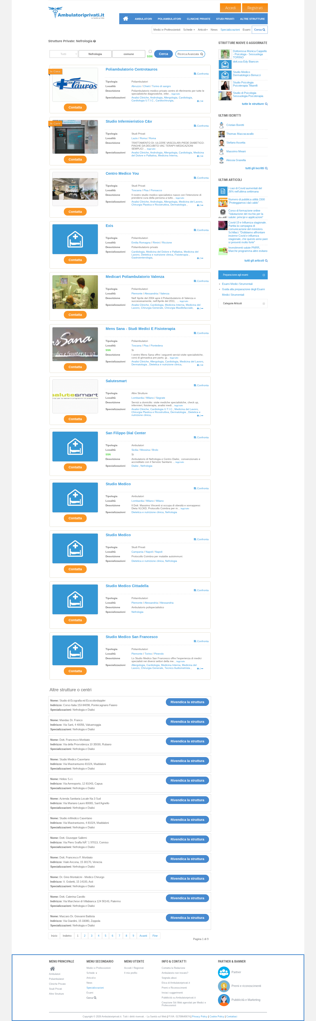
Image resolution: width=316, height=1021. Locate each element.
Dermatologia (178, 204)
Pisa (146, 190)
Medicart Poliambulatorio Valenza (135, 277)
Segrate (160, 397)
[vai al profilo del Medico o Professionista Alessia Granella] (222, 160)
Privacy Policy (199, 1016)
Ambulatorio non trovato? (175, 973)
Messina (145, 450)
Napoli (149, 551)
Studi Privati (225, 18)
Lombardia (137, 397)
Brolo (155, 450)
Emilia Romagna (141, 242)
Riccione (167, 242)
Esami (246, 29)
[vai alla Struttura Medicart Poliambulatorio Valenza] (75, 292)
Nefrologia (146, 465)
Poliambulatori (169, 18)
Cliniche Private (198, 18)
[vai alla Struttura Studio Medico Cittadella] (75, 599)
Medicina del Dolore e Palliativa (164, 251)
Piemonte (136, 293)
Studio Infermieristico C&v (129, 121)
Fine (155, 935)
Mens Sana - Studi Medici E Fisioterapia (140, 329)
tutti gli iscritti (254, 168)
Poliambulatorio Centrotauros (131, 69)
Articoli (202, 29)
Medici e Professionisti (166, 29)
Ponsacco (156, 190)
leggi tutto (176, 94)
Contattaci (231, 1016)
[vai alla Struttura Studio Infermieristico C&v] (75, 137)
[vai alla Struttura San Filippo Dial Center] (75, 446)
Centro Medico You (122, 173)
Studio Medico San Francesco (132, 637)
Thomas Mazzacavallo (240, 133)
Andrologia (156, 97)
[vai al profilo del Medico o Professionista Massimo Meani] (222, 151)
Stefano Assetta (235, 142)
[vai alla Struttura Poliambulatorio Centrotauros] (75, 85)
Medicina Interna (167, 155)
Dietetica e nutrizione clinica (157, 254)
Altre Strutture (252, 18)
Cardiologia (185, 97)
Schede (188, 29)
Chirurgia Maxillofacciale (179, 307)
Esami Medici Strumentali (237, 283)
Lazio (134, 138)
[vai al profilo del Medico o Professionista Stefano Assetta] (222, 142)
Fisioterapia (182, 254)
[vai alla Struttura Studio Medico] (75, 497)
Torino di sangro (161, 86)
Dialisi (135, 465)
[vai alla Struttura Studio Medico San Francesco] (75, 650)
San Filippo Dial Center (126, 433)
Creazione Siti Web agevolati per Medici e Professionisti (184, 1004)
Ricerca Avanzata (188, 54)
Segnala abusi (169, 977)
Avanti (143, 935)
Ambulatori (143, 18)
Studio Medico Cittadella (127, 586)
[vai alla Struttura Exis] (75, 239)
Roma (143, 138)
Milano (150, 397)
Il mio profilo (130, 973)
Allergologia (170, 97)
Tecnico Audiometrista (178, 668)
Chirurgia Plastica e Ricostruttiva (150, 204)
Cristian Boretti (235, 125)
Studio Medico (118, 484)
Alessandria (151, 293)
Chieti (146, 86)
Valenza (164, 293)
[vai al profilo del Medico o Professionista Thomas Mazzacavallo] (222, 133)
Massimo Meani (236, 151)
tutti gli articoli (254, 260)
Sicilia (134, 450)
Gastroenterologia (141, 257)
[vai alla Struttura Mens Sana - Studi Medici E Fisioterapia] (75, 344)
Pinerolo (159, 653)
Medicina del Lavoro (190, 201)
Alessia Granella (236, 160)
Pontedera (157, 345)
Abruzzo (136, 86)
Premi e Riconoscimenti (174, 987)
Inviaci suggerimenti (172, 992)
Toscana (136, 190)
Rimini (156, 242)
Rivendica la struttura (187, 702)
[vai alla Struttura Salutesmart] (75, 396)
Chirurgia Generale (152, 307)
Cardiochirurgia (164, 100)
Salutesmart (116, 381)
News (214, 29)
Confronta (202, 73)
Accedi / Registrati (134, 968)
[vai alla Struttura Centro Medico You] (75, 189)
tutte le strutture (253, 103)
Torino (148, 653)
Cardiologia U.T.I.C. (142, 100)
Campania (137, 551)
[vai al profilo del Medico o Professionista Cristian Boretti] (222, 125)
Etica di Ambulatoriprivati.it (176, 982)
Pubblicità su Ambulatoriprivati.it (179, 997)
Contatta (75, 107)
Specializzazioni (230, 29)
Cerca (258, 29)
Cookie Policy (217, 1016)
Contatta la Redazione (173, 968)
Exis (109, 226)
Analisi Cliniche (140, 97)
